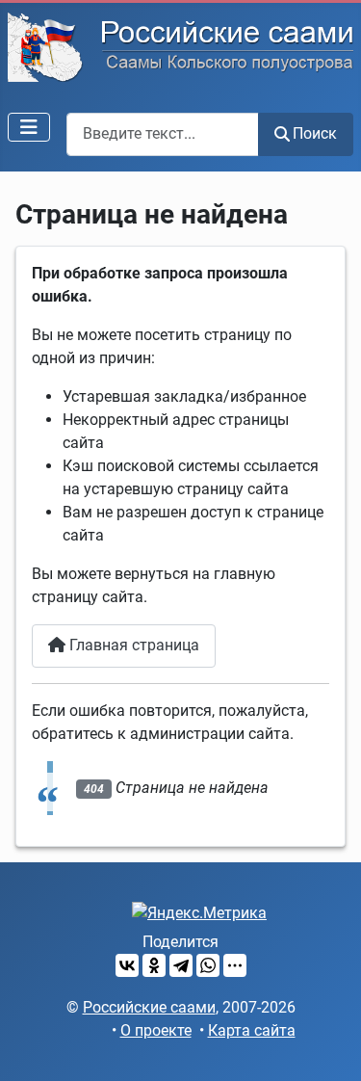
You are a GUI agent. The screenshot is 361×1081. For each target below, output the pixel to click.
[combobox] (162, 134)
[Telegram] (181, 965)
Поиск (315, 133)
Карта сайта (252, 1030)
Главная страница (132, 645)
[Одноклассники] (154, 965)
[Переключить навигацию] (29, 127)
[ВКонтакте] (127, 965)
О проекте (156, 1030)
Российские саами (149, 1007)
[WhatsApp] (207, 965)
